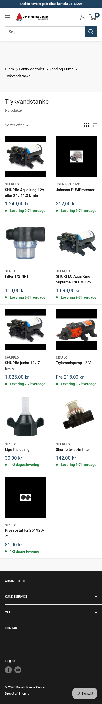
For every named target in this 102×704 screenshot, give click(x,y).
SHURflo (12, 184)
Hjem (9, 69)
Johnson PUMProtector (75, 190)
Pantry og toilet (31, 69)
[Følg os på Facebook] (8, 669)
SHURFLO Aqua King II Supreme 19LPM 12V (74, 279)
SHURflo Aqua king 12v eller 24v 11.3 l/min (24, 193)
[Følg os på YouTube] (17, 669)
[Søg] (91, 31)
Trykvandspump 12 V (73, 363)
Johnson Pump (68, 184)
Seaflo (10, 271)
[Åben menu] (7, 17)
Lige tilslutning (17, 449)
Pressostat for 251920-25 (24, 533)
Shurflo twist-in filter (73, 449)
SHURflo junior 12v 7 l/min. (22, 366)
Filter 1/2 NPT (17, 276)
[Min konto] (82, 17)
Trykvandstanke (18, 76)
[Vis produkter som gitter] (86, 125)
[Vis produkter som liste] (95, 125)
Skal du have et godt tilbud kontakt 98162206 (51, 4)
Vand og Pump (61, 69)
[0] (93, 17)
